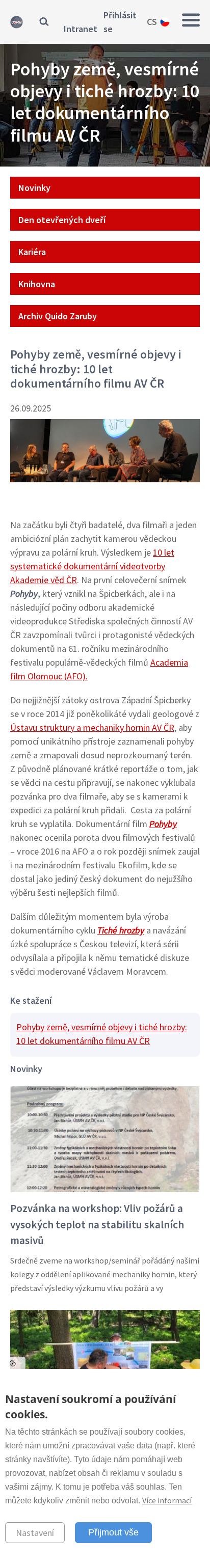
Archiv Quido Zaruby (57, 316)
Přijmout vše (113, 1532)
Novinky (34, 188)
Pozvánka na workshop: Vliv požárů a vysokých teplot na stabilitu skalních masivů (97, 1224)
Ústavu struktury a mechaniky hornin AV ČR (92, 727)
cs (152, 22)
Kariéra (32, 252)
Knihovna (36, 284)
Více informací (167, 1500)
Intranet (80, 29)
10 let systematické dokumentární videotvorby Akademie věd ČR (92, 566)
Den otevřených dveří (62, 220)
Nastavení (35, 1532)
